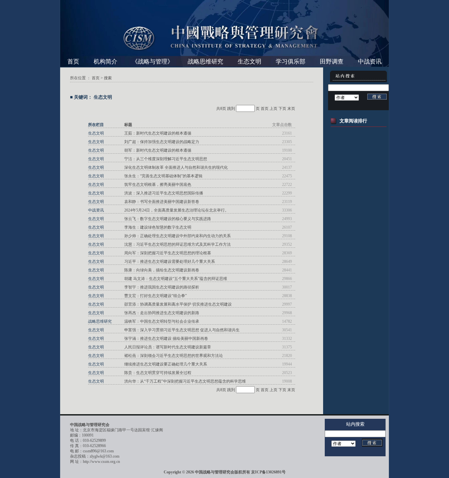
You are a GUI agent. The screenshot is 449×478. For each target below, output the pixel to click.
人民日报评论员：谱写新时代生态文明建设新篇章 (167, 347)
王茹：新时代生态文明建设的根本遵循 (157, 133)
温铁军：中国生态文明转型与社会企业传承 (161, 321)
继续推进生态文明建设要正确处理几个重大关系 (165, 364)
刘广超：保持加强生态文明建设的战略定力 (161, 141)
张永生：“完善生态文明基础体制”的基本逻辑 (163, 176)
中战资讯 (370, 61)
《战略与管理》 (152, 61)
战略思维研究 (205, 61)
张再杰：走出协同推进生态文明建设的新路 (161, 313)
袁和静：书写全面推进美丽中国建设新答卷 (161, 201)
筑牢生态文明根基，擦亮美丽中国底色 (157, 184)
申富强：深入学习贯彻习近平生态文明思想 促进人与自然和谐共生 (182, 330)
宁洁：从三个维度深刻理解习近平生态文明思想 (165, 159)
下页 (282, 108)
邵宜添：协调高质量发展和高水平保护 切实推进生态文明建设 (178, 304)
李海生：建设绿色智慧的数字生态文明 (157, 227)
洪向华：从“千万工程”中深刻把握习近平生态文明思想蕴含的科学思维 (185, 381)
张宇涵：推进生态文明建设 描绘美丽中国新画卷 (166, 338)
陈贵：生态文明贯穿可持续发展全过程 (157, 372)
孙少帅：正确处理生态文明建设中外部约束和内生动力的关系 (177, 236)
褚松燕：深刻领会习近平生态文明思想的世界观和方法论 (173, 355)
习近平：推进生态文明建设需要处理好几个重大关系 (169, 261)
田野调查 (331, 61)
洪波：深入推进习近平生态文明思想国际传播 (163, 193)
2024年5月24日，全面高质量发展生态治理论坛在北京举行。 (176, 210)
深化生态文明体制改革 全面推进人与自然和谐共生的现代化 (176, 167)
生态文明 (249, 61)
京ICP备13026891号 (268, 472)
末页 (291, 108)
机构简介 (105, 61)
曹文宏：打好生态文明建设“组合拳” (155, 295)
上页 (273, 108)
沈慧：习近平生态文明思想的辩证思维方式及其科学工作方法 (177, 244)
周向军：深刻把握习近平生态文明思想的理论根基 (167, 253)
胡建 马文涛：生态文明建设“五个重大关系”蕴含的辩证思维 (175, 278)
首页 (73, 61)
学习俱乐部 (290, 61)
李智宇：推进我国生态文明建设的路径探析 (161, 287)
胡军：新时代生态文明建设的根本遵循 (157, 150)
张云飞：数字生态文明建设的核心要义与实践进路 (167, 218)
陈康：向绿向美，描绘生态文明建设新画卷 (161, 270)
